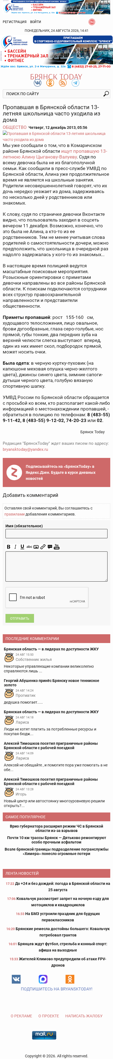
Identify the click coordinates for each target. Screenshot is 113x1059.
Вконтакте (16, 979)
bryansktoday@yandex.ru (25, 449)
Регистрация (15, 22)
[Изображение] (36, 547)
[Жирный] (8, 547)
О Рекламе (21, 1016)
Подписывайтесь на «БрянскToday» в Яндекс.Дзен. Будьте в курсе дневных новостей (60, 472)
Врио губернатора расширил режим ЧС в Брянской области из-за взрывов (56, 828)
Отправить (19, 619)
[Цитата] (50, 547)
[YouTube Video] (56, 547)
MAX (43, 979)
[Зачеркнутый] (29, 547)
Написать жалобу (84, 1016)
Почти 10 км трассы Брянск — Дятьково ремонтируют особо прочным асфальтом (56, 840)
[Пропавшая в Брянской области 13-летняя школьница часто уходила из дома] (56, 137)
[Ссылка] (43, 547)
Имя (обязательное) (24, 526)
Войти (35, 22)
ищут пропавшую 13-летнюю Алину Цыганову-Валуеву (55, 154)
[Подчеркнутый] (22, 547)
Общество (15, 127)
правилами (14, 514)
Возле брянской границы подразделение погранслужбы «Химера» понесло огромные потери (57, 851)
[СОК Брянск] (56, 6)
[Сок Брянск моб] (56, 52)
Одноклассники (70, 979)
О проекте (48, 1016)
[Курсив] (15, 547)
